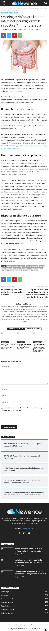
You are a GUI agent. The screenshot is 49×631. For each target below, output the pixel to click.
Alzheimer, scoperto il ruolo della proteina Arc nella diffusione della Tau (24, 346)
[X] (9, 35)
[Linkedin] (24, 533)
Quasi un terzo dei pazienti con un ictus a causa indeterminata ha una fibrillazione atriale (37, 293)
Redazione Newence (9, 29)
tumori (35, 270)
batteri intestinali (12, 266)
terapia (4, 270)
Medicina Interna (7, 602)
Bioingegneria (38, 342)
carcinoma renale (32, 266)
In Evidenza (10, 8)
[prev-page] (23, 355)
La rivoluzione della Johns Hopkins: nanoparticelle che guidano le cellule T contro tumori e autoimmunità (39, 347)
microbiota (17, 268)
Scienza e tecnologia (8, 599)
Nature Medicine (16, 91)
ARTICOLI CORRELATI (16, 329)
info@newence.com (28, 528)
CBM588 (41, 266)
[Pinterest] (14, 35)
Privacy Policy (20, 625)
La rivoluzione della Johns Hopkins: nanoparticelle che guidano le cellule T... (31, 572)
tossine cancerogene (15, 270)
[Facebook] (3, 35)
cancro (22, 266)
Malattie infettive (7, 613)
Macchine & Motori (7, 610)
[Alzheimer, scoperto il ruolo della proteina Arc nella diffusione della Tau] (24, 337)
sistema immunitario (36, 268)
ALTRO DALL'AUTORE (33, 329)
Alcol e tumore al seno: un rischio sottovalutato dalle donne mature (8, 346)
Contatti (30, 625)
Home (3, 8)
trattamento (27, 270)
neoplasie (25, 268)
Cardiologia (5, 592)
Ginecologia (5, 342)
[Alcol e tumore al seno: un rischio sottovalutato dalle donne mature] (8, 337)
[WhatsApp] (20, 35)
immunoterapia (7, 268)
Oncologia (14, 12)
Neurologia (4, 606)
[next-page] (26, 355)
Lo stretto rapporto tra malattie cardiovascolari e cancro (12, 292)
